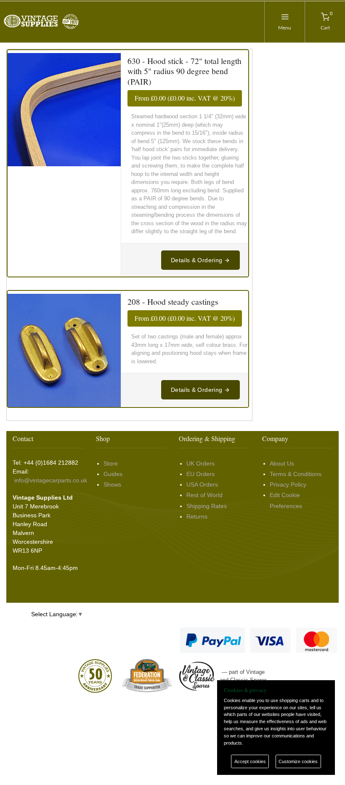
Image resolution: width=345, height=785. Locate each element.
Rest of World (204, 495)
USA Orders (202, 484)
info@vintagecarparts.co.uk (50, 480)
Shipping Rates (206, 506)
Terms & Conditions (295, 474)
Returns (196, 516)
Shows (112, 484)
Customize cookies (298, 761)
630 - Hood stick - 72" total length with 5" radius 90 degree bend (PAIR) (184, 71)
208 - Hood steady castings (172, 301)
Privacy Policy (288, 484)
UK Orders (200, 463)
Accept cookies (250, 761)
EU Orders (200, 474)
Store (111, 463)
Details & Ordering (197, 260)
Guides (113, 474)
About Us (282, 463)
